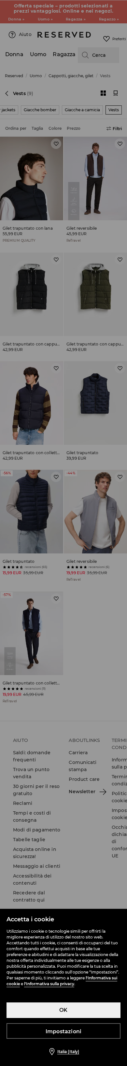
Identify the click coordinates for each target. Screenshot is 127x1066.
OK (63, 1010)
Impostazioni (63, 1031)
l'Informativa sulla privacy (49, 983)
